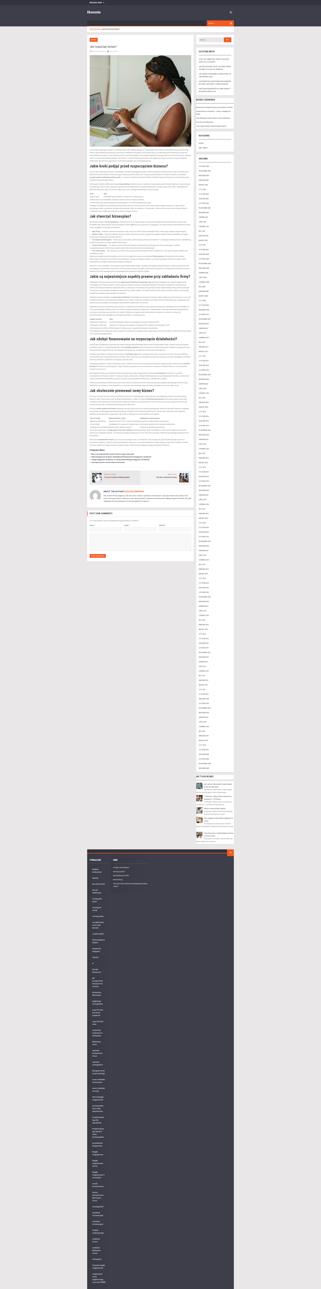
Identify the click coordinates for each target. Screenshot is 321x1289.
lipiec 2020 (202, 277)
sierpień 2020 (203, 273)
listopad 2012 (204, 592)
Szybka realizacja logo (98, 1231)
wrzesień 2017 (204, 324)
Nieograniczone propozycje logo (98, 1072)
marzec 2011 (203, 685)
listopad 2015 (204, 425)
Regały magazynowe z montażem (98, 1175)
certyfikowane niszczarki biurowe (98, 925)
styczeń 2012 (204, 638)
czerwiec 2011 (204, 671)
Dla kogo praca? (119, 872)
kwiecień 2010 (204, 736)
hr (93, 963)
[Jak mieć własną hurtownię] (184, 478)
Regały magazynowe (97, 1153)
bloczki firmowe (98, 884)
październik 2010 (205, 708)
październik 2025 (205, 171)
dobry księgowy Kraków (98, 941)
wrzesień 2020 (204, 268)
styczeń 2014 (204, 527)
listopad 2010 (204, 703)
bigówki (95, 878)
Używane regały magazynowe (98, 1266)
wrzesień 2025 (204, 175)
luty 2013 (202, 578)
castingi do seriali (96, 909)
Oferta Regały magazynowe (97, 1098)
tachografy (96, 1259)
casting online (98, 916)
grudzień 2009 (204, 754)
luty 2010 (202, 745)
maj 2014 (202, 509)
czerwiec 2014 (204, 504)
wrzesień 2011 (204, 657)
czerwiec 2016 (204, 393)
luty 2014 (202, 523)
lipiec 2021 (202, 222)
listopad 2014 (204, 481)
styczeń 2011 (204, 694)
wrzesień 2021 (204, 212)
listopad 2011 (204, 648)
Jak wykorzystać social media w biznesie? (108, 462)
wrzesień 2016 (204, 379)
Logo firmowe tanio (97, 1022)
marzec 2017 (203, 351)
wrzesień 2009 (204, 768)
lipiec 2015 (202, 444)
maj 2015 (202, 453)
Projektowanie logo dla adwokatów (98, 1120)
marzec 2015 (203, 463)
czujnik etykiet (98, 934)
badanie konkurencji (96, 870)
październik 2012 (205, 597)
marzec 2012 (203, 629)
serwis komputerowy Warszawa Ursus (97, 1196)
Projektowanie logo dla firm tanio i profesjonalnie (98, 1133)
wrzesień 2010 (204, 713)
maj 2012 (202, 620)
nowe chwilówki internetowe (98, 1081)
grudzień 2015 (204, 421)
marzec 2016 (203, 407)
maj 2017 (202, 342)
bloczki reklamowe (96, 891)
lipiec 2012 (202, 611)
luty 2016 (202, 412)
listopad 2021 (204, 203)
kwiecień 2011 (204, 680)
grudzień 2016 (204, 365)
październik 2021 (205, 208)
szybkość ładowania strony (96, 1250)
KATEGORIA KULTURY (121, 876)
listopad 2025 (204, 166)
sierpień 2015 (203, 439)
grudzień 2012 (204, 588)
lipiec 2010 (202, 722)
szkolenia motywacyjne (97, 1214)
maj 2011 (202, 676)
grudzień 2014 (204, 476)
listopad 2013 (204, 537)
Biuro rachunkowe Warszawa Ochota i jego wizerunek (112, 454)
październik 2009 (205, 764)
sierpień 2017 (203, 328)
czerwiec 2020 (204, 282)
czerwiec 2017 (204, 338)
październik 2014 (205, 486)
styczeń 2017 (204, 361)
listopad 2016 (204, 370)
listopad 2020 (204, 259)
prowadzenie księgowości (97, 1144)
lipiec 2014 (202, 500)
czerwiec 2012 (204, 615)
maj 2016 (202, 398)
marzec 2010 (203, 740)
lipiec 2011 (202, 666)
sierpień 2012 (203, 606)
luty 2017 (202, 356)
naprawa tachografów (97, 1063)
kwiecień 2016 (204, 402)
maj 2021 (202, 231)
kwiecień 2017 (204, 347)
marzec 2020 (203, 296)
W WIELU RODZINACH (121, 868)
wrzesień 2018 (204, 310)
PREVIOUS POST (110, 474)
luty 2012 (202, 634)
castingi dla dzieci (97, 900)
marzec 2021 (203, 240)
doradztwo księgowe (96, 950)
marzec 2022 (203, 185)
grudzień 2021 (204, 199)
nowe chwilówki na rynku (98, 1089)
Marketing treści (96, 1043)
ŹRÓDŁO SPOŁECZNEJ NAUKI (214, 809)
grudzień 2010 (204, 699)
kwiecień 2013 (204, 569)
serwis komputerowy (97, 1185)
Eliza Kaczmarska (134, 491)
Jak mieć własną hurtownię (166, 477)
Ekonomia (94, 12)
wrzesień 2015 (204, 435)
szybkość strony (96, 1240)
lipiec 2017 (202, 333)
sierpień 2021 (203, 217)
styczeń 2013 (204, 583)
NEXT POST (172, 474)
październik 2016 (205, 375)
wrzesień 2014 (204, 490)
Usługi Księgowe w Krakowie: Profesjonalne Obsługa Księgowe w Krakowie (120, 460)
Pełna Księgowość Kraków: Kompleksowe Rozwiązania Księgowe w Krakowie (121, 457)
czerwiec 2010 (204, 726)
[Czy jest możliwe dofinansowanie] (97, 478)
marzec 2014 (203, 518)
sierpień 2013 (203, 551)
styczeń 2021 (204, 250)
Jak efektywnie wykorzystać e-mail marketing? (213, 118)
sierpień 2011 (203, 662)
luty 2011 (202, 689)
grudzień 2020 (204, 254)
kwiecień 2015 (204, 458)
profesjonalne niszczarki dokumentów (97, 1108)
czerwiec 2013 (204, 560)
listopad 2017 (204, 314)
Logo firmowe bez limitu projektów (97, 1012)
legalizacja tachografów (97, 1002)
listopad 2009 (204, 759)
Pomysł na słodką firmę (204, 122)
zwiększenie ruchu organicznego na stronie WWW (98, 1278)
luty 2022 (202, 189)
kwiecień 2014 (204, 513)
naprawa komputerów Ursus (97, 1053)
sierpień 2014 (203, 495)
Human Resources (96, 970)
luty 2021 (202, 245)
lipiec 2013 (202, 555)
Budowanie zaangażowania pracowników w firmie (214, 107)
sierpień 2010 (203, 717)
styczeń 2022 (204, 194)
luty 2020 (202, 300)
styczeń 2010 (204, 750)
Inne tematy (203, 148)
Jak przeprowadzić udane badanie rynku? (211, 126)
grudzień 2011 (204, 643)
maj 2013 (202, 564)
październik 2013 (205, 541)
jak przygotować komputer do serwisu (97, 982)
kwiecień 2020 (204, 291)
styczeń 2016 (204, 416)
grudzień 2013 (204, 532)
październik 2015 (205, 430)
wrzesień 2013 (204, 546)
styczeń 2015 (204, 472)
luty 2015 (202, 467)
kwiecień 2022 (204, 180)
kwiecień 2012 (204, 625)
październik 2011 (205, 652)
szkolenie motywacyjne (97, 1222)
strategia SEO (98, 1207)
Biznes (93, 40)
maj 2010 (202, 731)
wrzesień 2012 (204, 601)
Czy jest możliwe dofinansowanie (117, 477)
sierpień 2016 (203, 384)
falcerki (95, 957)
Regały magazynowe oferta (97, 1163)
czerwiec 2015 (204, 449)
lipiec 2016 (202, 388)
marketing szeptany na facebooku (97, 1033)
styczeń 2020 (204, 305)
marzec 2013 (203, 574)
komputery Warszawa (96, 993)
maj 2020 (202, 287)
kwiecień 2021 (204, 236)
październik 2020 (205, 263)
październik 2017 (205, 319)
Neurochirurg (118, 880)
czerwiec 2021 (204, 226)
